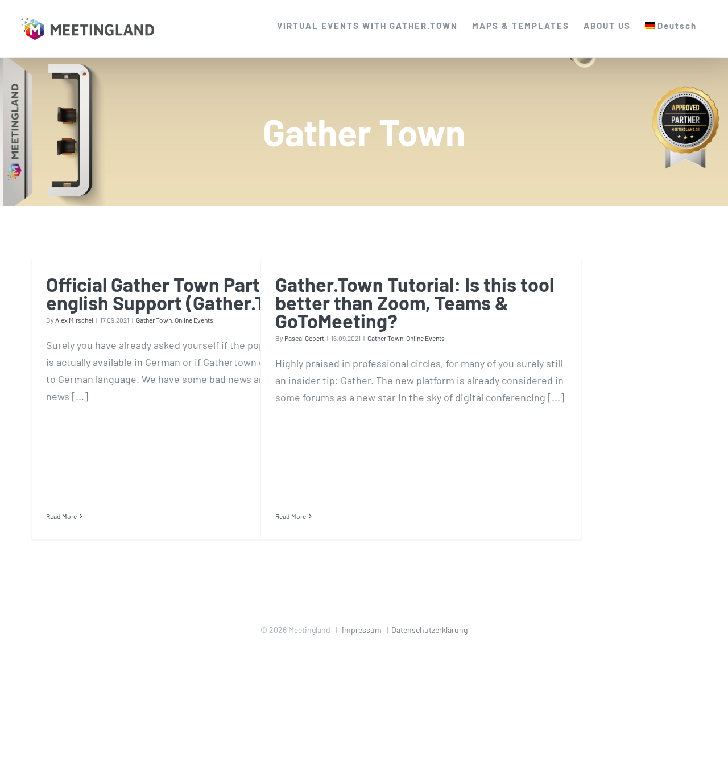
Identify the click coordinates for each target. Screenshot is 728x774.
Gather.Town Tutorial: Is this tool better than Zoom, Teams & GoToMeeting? (414, 302)
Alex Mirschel (74, 320)
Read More (61, 516)
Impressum (362, 630)
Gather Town (154, 320)
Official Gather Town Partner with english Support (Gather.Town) (189, 293)
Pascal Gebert (304, 338)
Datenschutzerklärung (429, 630)
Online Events (194, 320)
